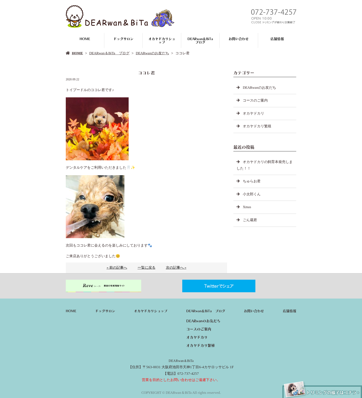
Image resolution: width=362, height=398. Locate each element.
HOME (85, 39)
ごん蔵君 (250, 220)
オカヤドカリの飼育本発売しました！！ (265, 165)
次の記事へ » (176, 268)
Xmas (247, 207)
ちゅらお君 (252, 181)
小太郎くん (252, 194)
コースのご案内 (255, 100)
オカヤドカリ (253, 113)
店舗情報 (277, 39)
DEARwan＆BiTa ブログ (201, 40)
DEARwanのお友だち (152, 53)
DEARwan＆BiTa (181, 361)
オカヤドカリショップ (161, 40)
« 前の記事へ (117, 268)
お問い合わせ (239, 39)
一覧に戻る (146, 268)
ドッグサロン (123, 39)
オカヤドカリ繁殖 (257, 126)
